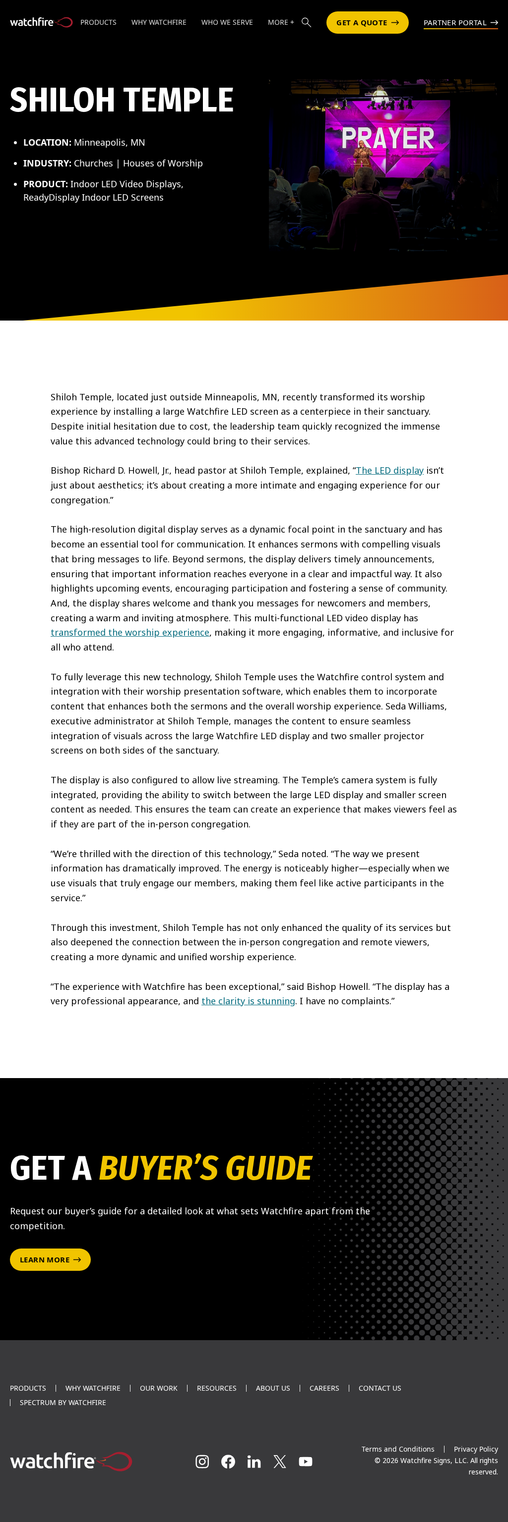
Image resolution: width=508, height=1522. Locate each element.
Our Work (159, 1388)
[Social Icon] (202, 1461)
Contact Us (380, 1388)
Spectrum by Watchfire (63, 1402)
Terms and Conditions (398, 1449)
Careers (324, 1388)
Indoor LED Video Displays (125, 184)
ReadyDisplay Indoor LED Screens (93, 197)
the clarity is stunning (248, 1001)
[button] (307, 22)
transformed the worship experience (130, 632)
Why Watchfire (93, 1388)
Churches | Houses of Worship (138, 163)
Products (28, 1388)
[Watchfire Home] (84, 1461)
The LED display (390, 470)
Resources (217, 1388)
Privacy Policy (476, 1449)
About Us (273, 1388)
